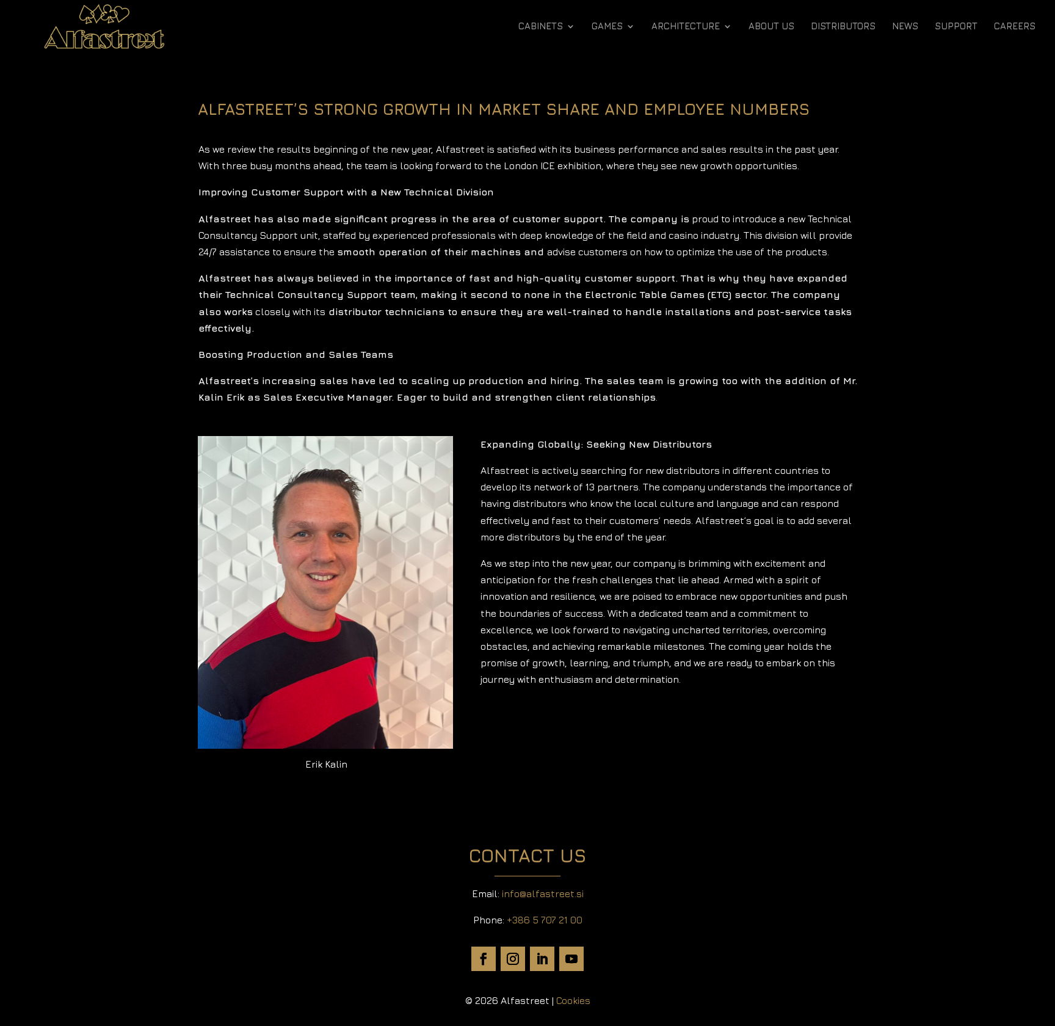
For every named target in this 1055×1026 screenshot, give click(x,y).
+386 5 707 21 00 (544, 919)
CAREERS (1014, 26)
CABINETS (540, 26)
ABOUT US (771, 26)
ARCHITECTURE (685, 26)
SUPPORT (956, 26)
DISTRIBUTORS (843, 26)
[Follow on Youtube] (571, 959)
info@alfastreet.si (543, 893)
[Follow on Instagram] (513, 959)
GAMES (607, 26)
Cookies (573, 1000)
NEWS (905, 26)
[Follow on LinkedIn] (542, 959)
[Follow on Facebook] (483, 959)
